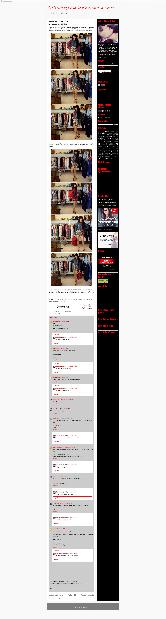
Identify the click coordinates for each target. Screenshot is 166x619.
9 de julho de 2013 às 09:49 (65, 503)
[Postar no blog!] (67, 311)
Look (59, 313)
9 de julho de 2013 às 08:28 (69, 476)
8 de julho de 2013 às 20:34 (63, 377)
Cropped (100, 136)
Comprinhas (103, 135)
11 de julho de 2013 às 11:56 (71, 465)
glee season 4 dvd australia (75, 299)
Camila (54, 348)
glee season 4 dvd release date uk (61, 299)
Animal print (113, 131)
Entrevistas (114, 138)
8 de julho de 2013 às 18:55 (63, 321)
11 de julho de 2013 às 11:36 (71, 436)
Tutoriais (115, 157)
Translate (109, 72)
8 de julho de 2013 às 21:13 (71, 337)
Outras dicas (107, 150)
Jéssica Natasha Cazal (58, 476)
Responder (55, 331)
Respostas (57, 334)
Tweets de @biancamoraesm (105, 229)
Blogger (89, 607)
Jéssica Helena (56, 503)
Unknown (55, 321)
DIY (103, 138)
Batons (99, 133)
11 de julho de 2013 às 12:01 (71, 492)
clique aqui (64, 29)
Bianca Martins (59, 337)
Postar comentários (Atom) (58, 599)
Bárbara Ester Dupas (57, 447)
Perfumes (114, 151)
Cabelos (110, 133)
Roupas (109, 155)
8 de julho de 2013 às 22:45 (67, 399)
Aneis (108, 131)
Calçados (116, 133)
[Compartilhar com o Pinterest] (70, 311)
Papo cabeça (101, 151)
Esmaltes (100, 140)
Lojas (56, 313)
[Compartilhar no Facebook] (69, 311)
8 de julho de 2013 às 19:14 (62, 348)
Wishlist (109, 158)
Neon (110, 148)
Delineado (107, 136)
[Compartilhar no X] (68, 311)
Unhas (102, 158)
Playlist (106, 153)
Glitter (107, 142)
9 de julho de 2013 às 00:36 (66, 418)
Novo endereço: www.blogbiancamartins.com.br (81, 8)
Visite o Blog (57, 425)
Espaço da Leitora (111, 140)
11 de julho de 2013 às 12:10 (71, 553)
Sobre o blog (107, 157)
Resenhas (101, 155)
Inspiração (115, 142)
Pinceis (99, 153)
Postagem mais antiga (87, 595)
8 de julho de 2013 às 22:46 (67, 409)
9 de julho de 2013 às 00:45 (68, 447)
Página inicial (72, 595)
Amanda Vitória (56, 418)
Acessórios (101, 131)
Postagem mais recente (56, 595)
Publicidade (113, 153)
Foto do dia (100, 141)
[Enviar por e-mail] (66, 311)
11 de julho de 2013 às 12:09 (71, 517)
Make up (102, 146)
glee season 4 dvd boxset (59, 301)
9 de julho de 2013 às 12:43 (63, 529)
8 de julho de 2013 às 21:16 (71, 366)
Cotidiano (112, 135)
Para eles (108, 151)
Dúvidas (107, 138)
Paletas (114, 150)
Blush (105, 133)
